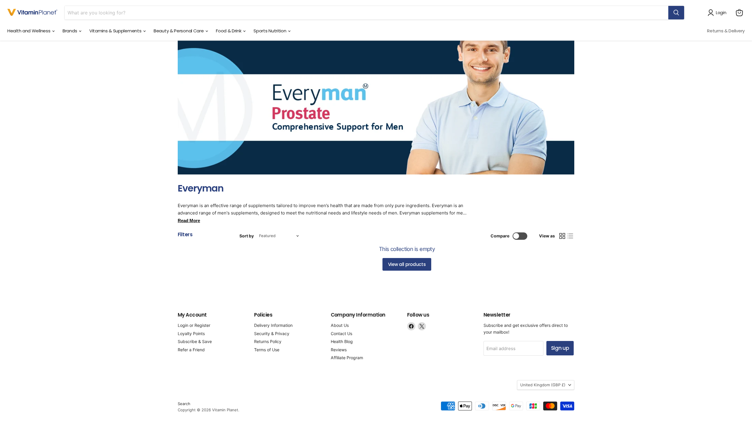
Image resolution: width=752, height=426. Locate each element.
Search (184, 403)
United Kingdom (542, 384)
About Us (340, 325)
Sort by (246, 236)
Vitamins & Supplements (115, 31)
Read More (189, 220)
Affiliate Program (347, 357)
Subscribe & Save (195, 341)
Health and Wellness (29, 31)
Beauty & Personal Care (179, 31)
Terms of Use (266, 349)
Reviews (339, 349)
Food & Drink (229, 31)
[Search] (676, 12)
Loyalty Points (191, 333)
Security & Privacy (271, 333)
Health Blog (342, 341)
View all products (407, 264)
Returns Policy (267, 341)
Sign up (560, 348)
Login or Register (194, 325)
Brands (70, 31)
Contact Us (341, 333)
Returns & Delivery (726, 31)
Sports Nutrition (270, 31)
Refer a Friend (191, 349)
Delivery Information (273, 325)
